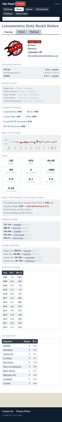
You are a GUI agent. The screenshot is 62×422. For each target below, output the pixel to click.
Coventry (27, 250)
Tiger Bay (27, 254)
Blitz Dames (8, 362)
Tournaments (42, 9)
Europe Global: (12, 116)
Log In (57, 3)
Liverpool (7, 383)
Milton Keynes (9, 370)
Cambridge (7, 379)
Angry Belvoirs (10, 94)
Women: (32, 111)
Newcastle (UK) (9, 374)
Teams (19, 9)
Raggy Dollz (9, 88)
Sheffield (17, 224)
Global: (31, 116)
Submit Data (21, 13)
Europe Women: (13, 111)
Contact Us (7, 411)
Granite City (8, 354)
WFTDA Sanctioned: (14, 126)
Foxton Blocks (10, 97)
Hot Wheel (7, 358)
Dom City (17, 227)
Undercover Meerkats (12, 101)
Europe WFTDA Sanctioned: (18, 121)
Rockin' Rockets (10, 91)
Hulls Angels (19, 234)
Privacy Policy (23, 411)
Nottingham (30, 260)
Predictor (8, 13)
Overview (8, 32)
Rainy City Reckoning (12, 366)
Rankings (8, 9)
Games (29, 9)
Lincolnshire (30, 257)
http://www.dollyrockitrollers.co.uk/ (43, 55)
